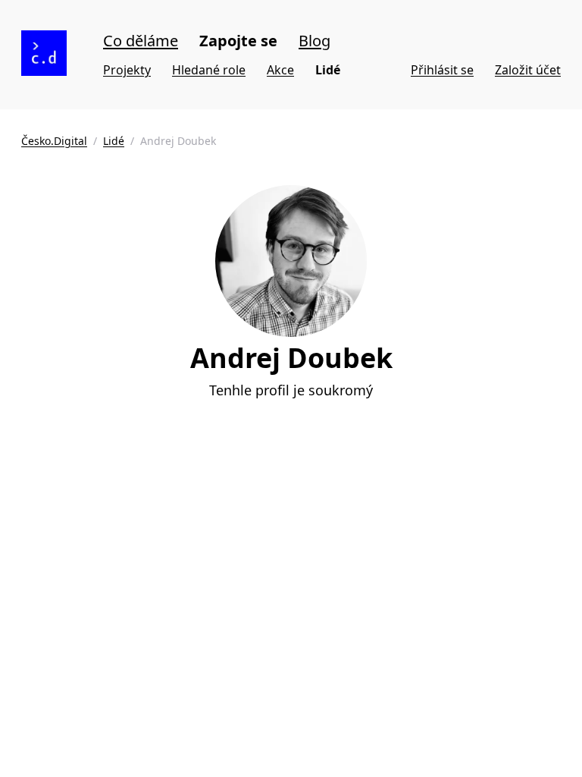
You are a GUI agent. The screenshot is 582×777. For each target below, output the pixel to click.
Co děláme (140, 40)
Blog (314, 40)
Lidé (327, 69)
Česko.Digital (54, 141)
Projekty (127, 69)
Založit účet (528, 69)
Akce (280, 69)
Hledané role (209, 69)
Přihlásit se (442, 69)
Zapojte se (238, 40)
